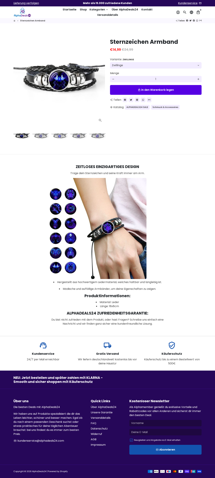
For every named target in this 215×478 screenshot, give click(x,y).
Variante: (122, 59)
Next (100, 79)
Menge (114, 73)
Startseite (69, 9)
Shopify (64, 471)
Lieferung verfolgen (26, 3)
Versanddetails (107, 15)
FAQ (93, 423)
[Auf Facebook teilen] (187, 20)
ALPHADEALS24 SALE (137, 107)
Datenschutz (99, 429)
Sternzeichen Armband (32, 20)
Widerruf (96, 434)
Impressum (98, 445)
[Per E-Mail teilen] (201, 20)
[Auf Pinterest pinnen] (194, 20)
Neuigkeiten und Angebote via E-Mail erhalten (157, 440)
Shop (83, 9)
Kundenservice (188, 3)
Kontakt (147, 9)
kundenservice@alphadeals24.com (39, 441)
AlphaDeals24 (39, 471)
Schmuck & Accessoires (165, 107)
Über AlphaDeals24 (125, 9)
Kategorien (99, 9)
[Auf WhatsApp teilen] (197, 20)
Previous (18, 79)
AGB (93, 439)
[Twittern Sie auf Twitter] (190, 20)
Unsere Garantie (102, 412)
